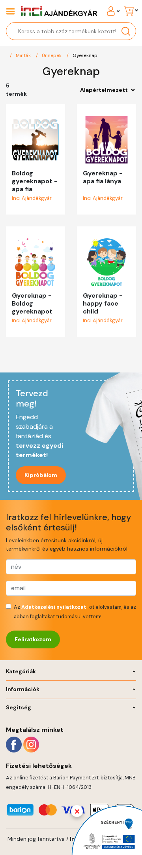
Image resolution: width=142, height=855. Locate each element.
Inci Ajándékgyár (32, 198)
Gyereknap (85, 55)
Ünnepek (52, 55)
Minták (23, 55)
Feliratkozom (33, 639)
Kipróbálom (40, 475)
